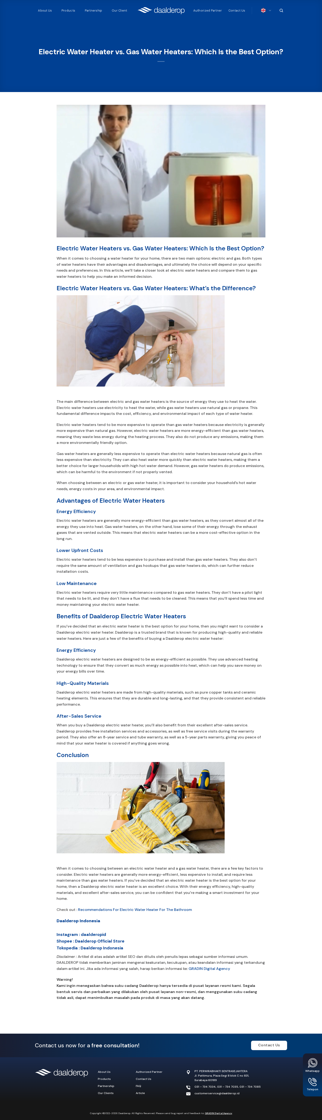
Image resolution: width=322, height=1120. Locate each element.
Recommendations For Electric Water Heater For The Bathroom (135, 909)
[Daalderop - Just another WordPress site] (161, 10)
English (265, 10)
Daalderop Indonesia (78, 921)
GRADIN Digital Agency (209, 968)
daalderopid (93, 934)
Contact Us (236, 10)
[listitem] (161, 989)
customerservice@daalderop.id (216, 1093)
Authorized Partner (207, 10)
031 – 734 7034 (205, 1087)
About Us (45, 10)
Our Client (119, 10)
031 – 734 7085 (250, 1087)
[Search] (280, 10)
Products (68, 10)
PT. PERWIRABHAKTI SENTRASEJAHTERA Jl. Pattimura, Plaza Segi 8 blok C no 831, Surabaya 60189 (221, 1075)
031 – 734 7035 (227, 1087)
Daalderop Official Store (99, 941)
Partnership (93, 10)
